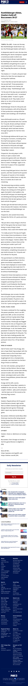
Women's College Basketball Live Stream (18, 661)
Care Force (3, 612)
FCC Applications (16, 640)
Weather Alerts (16, 566)
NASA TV (15, 610)
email (19, 671)
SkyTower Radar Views (18, 560)
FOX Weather (16, 573)
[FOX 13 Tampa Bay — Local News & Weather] (5, 2)
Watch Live (22, 2)
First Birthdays (16, 593)
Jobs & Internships (17, 633)
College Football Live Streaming (17, 650)
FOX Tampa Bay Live (17, 612)
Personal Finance (4, 620)
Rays (2, 585)
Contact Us (15, 641)
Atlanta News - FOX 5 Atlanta (5, 637)
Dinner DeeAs (4, 603)
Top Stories (3, 560)
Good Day (16, 582)
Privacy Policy (15, 483)
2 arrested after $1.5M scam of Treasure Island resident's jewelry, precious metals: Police (9, 536)
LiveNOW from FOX (17, 604)
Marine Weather (16, 565)
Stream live (3, 648)
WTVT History (16, 635)
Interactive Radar (16, 562)
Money (3, 616)
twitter (11, 671)
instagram (14, 671)
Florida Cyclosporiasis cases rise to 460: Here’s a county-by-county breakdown (17, 504)
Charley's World (16, 585)
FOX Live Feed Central (17, 609)
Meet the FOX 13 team (18, 630)
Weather (15, 558)
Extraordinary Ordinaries (16, 589)
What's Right (3, 599)
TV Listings (15, 632)
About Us (15, 629)
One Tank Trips (4, 604)
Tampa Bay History (5, 610)
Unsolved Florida (4, 572)
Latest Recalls (4, 619)
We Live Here (5, 598)
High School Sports (5, 593)
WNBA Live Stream (17, 663)
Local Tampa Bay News (4, 562)
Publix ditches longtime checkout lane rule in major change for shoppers (10, 524)
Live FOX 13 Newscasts (15, 602)
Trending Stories (16, 620)
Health (2, 567)
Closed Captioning (17, 637)
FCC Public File (16, 638)
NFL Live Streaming (17, 648)
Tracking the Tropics (17, 569)
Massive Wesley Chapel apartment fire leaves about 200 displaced (10, 548)
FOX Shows (15, 622)
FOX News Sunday (5, 575)
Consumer (3, 566)
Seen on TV (3, 574)
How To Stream (16, 599)
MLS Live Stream (16, 664)
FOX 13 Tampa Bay (4, 20)
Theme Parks (4, 606)
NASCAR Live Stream (17, 654)
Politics (2, 569)
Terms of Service (15, 484)
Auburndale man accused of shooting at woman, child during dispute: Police (9, 542)
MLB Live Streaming (17, 652)
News (2, 558)
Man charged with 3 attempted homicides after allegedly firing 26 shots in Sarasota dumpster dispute (17, 493)
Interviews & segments (6, 650)
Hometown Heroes (17, 587)
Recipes (14, 591)
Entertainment (17, 616)
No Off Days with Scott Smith (6, 589)
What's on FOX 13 (17, 624)
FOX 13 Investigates (5, 571)
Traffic (14, 584)
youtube (16, 671)
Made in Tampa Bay (5, 607)
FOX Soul (15, 607)
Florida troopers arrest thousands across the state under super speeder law (16, 510)
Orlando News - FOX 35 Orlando (5, 631)
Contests (15, 625)
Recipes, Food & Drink (5, 609)
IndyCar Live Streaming (18, 656)
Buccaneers (3, 584)
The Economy (4, 622)
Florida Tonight (4, 601)
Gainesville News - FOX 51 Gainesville (6, 634)
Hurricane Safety (16, 568)
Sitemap (2, 578)
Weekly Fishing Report (5, 591)
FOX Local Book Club (17, 619)
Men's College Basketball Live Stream (18, 658)
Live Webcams (16, 563)
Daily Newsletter (4, 577)
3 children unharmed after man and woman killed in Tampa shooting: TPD (10, 530)
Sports (10, 20)
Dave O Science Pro (17, 594)
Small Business (4, 624)
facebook (9, 671)
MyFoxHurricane (16, 571)
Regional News (5, 629)
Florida (2, 564)
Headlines (15, 617)
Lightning (3, 587)
